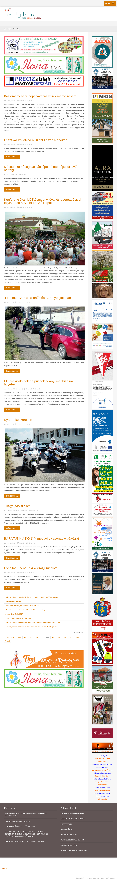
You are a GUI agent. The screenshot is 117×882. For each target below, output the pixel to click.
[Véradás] (102, 498)
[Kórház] (102, 395)
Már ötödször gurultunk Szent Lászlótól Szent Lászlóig (25, 610)
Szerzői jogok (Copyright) (73, 819)
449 (64, 637)
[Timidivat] (44, 659)
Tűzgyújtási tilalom (17, 506)
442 (25, 637)
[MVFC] (102, 365)
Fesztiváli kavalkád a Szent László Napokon (35, 140)
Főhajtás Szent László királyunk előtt (30, 568)
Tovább (77, 637)
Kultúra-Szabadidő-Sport (102, 779)
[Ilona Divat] (44, 65)
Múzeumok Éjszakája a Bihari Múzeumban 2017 (22, 605)
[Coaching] (102, 533)
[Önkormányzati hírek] (102, 607)
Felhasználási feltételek (72, 813)
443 (30, 637)
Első (7, 637)
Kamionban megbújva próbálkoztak (18, 618)
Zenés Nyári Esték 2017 (14, 614)
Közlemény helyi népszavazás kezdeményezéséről (40, 96)
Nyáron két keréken (18, 419)
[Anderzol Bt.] (44, 45)
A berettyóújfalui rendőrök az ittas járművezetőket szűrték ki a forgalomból (32, 627)
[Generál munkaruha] (102, 648)
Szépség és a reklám (13, 601)
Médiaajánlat (67, 829)
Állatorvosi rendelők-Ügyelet (102, 770)
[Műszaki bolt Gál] (102, 206)
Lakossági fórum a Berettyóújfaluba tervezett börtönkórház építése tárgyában (33, 622)
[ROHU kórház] (102, 324)
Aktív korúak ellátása (102, 790)
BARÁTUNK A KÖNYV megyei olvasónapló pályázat (41, 538)
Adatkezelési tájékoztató (72, 840)
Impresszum (66, 824)
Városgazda (102, 799)
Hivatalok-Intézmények (102, 773)
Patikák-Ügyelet (102, 756)
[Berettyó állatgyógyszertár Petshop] (102, 510)
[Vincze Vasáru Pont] (102, 561)
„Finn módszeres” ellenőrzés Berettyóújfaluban (37, 298)
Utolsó (7, 641)
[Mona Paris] (102, 709)
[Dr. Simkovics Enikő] (102, 584)
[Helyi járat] (102, 235)
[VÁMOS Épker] (102, 118)
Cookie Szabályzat (69, 845)
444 (36, 637)
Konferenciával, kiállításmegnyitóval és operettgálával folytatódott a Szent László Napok (42, 201)
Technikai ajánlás (69, 835)
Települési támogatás (102, 787)
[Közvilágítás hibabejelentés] (102, 625)
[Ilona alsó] (44, 678)
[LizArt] (102, 473)
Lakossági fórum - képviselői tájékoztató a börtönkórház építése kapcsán (31, 597)
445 (42, 637)
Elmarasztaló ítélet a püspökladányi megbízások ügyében (38, 382)
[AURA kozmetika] (102, 167)
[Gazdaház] (102, 266)
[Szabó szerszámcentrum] (102, 679)
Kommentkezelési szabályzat (74, 850)
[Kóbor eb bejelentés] (102, 291)
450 (70, 637)
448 (58, 637)
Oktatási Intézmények (102, 776)
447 (53, 637)
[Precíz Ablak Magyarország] (44, 81)
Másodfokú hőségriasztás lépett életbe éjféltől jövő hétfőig (40, 168)
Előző (13, 637)
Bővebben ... (12, 156)
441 (19, 637)
